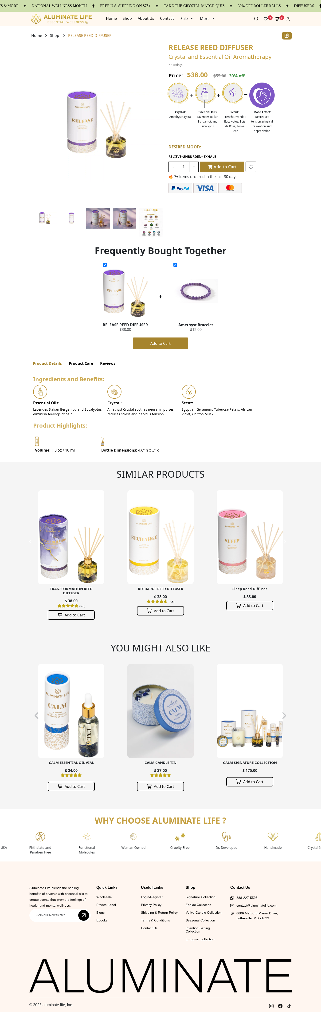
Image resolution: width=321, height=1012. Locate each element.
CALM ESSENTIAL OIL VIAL (71, 762)
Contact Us (149, 928)
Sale (184, 18)
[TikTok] (289, 1006)
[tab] (47, 363)
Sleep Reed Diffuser (160, 588)
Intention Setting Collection (198, 929)
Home (36, 35)
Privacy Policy (151, 904)
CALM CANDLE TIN (160, 762)
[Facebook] (280, 1006)
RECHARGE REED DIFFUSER (71, 588)
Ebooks (101, 920)
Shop (54, 35)
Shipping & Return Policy (159, 912)
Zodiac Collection (198, 904)
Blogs (100, 912)
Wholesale (104, 897)
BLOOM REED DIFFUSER (250, 588)
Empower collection (200, 939)
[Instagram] (271, 1006)
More (205, 18)
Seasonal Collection (200, 920)
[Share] (287, 36)
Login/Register (152, 897)
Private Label (106, 904)
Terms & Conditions (155, 920)
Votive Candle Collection (204, 912)
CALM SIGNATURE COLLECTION (250, 762)
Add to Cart (224, 167)
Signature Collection (200, 897)
